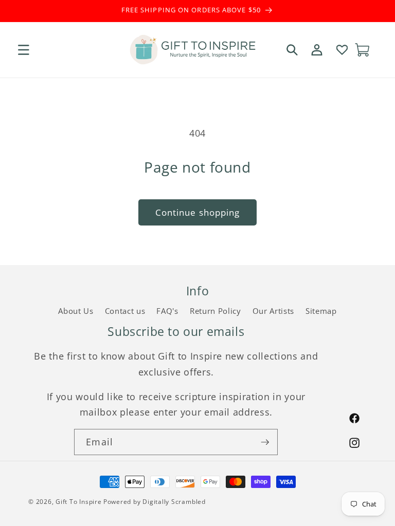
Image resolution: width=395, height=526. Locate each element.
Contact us (125, 311)
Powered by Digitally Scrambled (154, 501)
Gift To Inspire (79, 501)
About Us (75, 311)
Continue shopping (197, 212)
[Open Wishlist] (341, 49)
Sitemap (321, 311)
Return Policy (215, 311)
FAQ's (167, 311)
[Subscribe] (265, 442)
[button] (23, 49)
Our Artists (273, 311)
